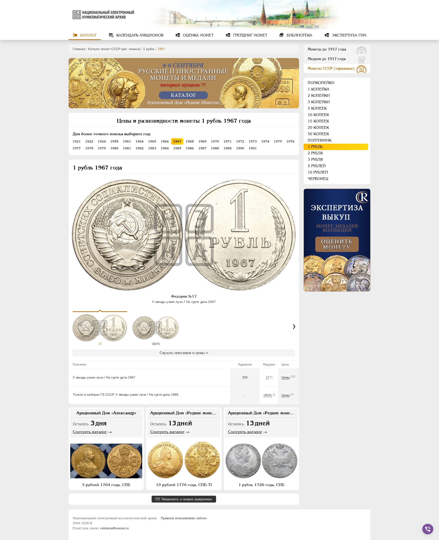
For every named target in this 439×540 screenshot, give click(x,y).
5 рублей (317, 166)
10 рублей (318, 172)
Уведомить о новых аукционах (186, 499)
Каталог (88, 35)
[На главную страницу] (102, 15)
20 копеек (318, 127)
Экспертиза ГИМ (348, 35)
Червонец (318, 179)
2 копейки (319, 95)
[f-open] (427, 529)
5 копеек (317, 108)
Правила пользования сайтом (184, 518)
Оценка (198, 35)
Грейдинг (249, 35)
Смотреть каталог (90, 431)
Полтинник (320, 140)
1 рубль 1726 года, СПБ (261, 484)
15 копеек (318, 121)
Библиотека (299, 35)
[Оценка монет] (337, 240)
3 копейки (319, 102)
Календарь (139, 35)
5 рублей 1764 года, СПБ (106, 484)
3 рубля (315, 159)
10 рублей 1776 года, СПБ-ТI (184, 484)
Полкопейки (321, 83)
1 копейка (318, 89)
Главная (79, 49)
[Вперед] (294, 326)
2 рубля (315, 153)
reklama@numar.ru (114, 528)
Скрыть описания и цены (182, 353)
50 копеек (318, 134)
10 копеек (318, 115)
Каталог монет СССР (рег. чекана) (114, 49)
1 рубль (149, 49)
